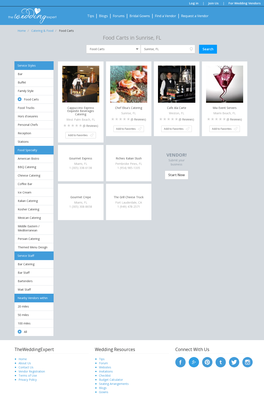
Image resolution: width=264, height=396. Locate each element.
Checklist (105, 375)
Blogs (103, 16)
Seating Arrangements (114, 384)
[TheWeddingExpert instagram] (247, 362)
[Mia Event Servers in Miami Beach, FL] (224, 84)
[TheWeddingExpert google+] (194, 362)
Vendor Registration (32, 371)
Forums (119, 16)
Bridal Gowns (140, 16)
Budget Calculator (111, 380)
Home (23, 359)
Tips (90, 16)
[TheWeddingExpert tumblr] (221, 362)
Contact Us (26, 367)
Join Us (213, 3)
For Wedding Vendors (245, 3)
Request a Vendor (195, 16)
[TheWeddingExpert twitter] (234, 362)
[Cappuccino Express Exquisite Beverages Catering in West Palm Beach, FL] (80, 84)
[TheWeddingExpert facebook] (180, 362)
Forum (103, 363)
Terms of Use (28, 375)
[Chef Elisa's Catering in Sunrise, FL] (128, 84)
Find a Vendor (165, 16)
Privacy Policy (28, 380)
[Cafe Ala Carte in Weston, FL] (176, 84)
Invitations (106, 371)
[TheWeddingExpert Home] (30, 13)
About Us (25, 363)
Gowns (103, 392)
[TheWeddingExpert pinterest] (207, 362)
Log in (193, 3)
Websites (105, 367)
